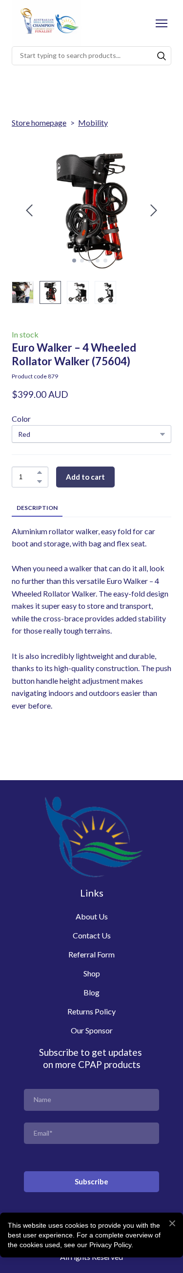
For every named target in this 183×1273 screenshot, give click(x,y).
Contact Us (92, 935)
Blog (91, 992)
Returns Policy (91, 1011)
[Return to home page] (46, 23)
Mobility (93, 122)
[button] (161, 56)
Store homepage (39, 122)
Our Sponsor (92, 1030)
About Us (92, 916)
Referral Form (91, 954)
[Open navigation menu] (161, 23)
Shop (91, 973)
